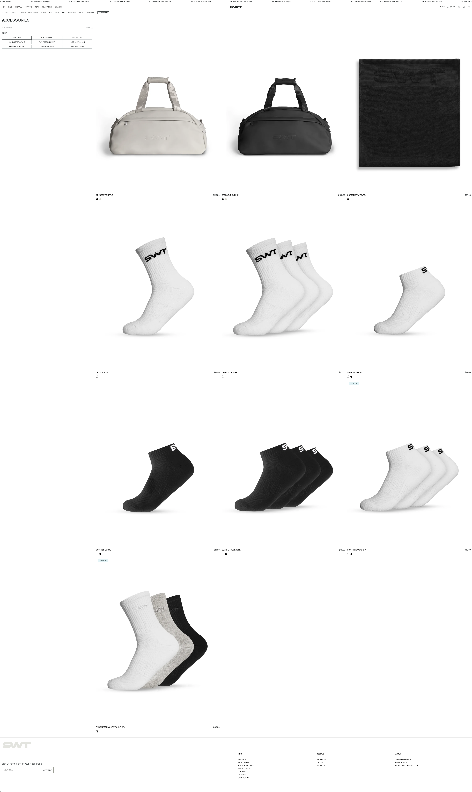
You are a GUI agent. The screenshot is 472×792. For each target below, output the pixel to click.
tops (37, 7)
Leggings (14, 13)
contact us (243, 778)
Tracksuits (90, 13)
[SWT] (16, 745)
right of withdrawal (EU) (406, 765)
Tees (50, 13)
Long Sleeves (60, 13)
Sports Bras (33, 13)
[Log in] (459, 7)
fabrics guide (244, 769)
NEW (3, 7)
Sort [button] (4, 33)
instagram (321, 759)
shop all (18, 7)
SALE (10, 7)
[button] (442, 7)
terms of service (403, 759)
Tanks (43, 13)
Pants (81, 13)
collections (47, 7)
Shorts (5, 13)
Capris (23, 13)
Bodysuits (72, 13)
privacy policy (401, 762)
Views (88, 28)
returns (242, 772)
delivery (242, 775)
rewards (242, 759)
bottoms (28, 7)
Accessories (103, 13)
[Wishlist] (464, 7)
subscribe (47, 770)
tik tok (320, 762)
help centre (243, 762)
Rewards (58, 7)
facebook (321, 765)
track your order (246, 765)
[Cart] (469, 7)
